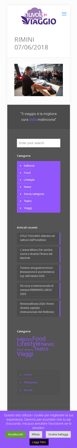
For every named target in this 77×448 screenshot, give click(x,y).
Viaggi (28, 208)
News (27, 186)
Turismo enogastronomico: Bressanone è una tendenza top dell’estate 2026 (37, 272)
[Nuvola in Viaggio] (38, 16)
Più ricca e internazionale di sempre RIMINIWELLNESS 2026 (36, 290)
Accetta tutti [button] (15, 434)
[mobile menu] (64, 14)
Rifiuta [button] (36, 434)
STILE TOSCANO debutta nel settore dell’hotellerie (37, 238)
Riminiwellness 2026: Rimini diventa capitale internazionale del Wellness (37, 308)
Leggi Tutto (39, 442)
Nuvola (28, 390)
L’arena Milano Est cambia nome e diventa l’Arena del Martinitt (36, 254)
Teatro (28, 201)
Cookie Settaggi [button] (58, 434)
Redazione (30, 382)
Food (27, 172)
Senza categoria (34, 194)
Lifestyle (29, 179)
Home (27, 374)
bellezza (29, 165)
